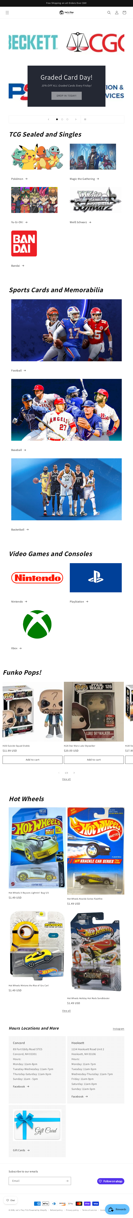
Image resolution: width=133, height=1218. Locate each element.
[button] (7, 12)
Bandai (15, 266)
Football (16, 370)
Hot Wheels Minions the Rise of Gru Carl (28, 985)
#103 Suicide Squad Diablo (16, 745)
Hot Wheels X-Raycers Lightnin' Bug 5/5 (29, 892)
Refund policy (56, 1210)
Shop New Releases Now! (66, 95)
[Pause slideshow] (84, 119)
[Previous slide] (48, 119)
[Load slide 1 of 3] (57, 119)
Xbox (14, 648)
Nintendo (17, 601)
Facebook (19, 1086)
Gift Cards (19, 1150)
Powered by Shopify (38, 1210)
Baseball (16, 450)
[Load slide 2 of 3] (62, 119)
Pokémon (17, 179)
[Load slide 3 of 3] (67, 119)
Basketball (17, 529)
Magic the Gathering (82, 179)
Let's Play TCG (22, 1210)
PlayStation (77, 601)
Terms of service (89, 1210)
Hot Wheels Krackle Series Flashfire (85, 898)
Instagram (118, 1028)
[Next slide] (76, 119)
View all (66, 779)
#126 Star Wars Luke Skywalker (79, 745)
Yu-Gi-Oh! (17, 222)
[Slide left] (59, 773)
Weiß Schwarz (78, 222)
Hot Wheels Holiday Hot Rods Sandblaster (88, 998)
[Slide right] (74, 773)
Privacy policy (72, 1210)
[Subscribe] (67, 1181)
